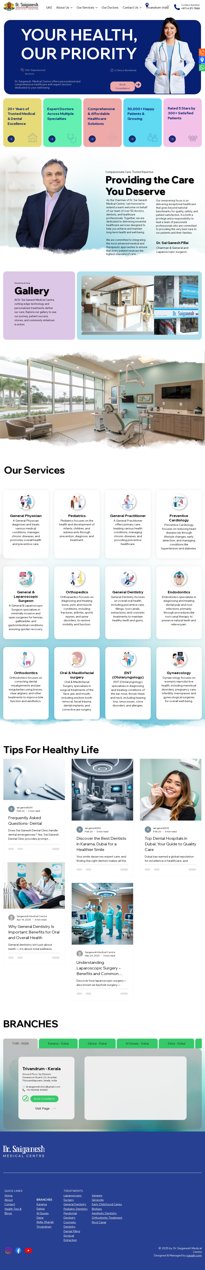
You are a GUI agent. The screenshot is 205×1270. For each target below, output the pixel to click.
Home (8, 1195)
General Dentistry (74, 1204)
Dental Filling (71, 1231)
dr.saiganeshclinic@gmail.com (43, 1086)
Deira (39, 1217)
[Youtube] (28, 1250)
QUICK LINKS (13, 1191)
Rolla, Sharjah (45, 1222)
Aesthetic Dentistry (104, 1213)
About (8, 1200)
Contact (9, 1204)
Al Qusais (42, 1213)
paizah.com (194, 1255)
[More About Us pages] (71, 8)
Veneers (97, 1195)
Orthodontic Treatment (107, 1217)
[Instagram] (8, 1250)
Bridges (97, 1209)
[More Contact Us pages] (141, 8)
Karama (41, 1204)
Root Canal (99, 1222)
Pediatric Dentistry (75, 1209)
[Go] (11, 138)
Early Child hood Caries (107, 1204)
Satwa (40, 1208)
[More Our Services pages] (96, 8)
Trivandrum (43, 1226)
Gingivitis (98, 1200)
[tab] (20, 1043)
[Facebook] (18, 1250)
